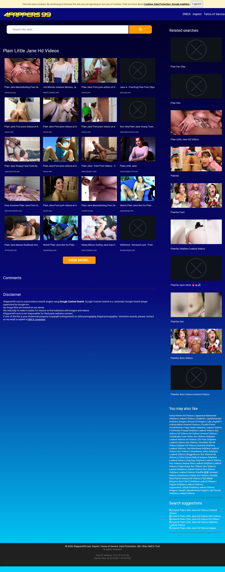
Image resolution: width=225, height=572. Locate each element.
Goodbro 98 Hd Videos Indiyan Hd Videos (192, 444)
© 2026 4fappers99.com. (78, 546)
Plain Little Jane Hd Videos (185, 139)
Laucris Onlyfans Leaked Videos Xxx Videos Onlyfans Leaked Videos (192, 471)
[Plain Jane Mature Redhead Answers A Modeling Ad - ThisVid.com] (22, 239)
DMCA (187, 14)
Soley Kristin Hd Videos (181, 415)
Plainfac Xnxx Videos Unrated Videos (190, 394)
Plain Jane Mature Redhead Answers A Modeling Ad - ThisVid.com (39, 244)
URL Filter (142, 546)
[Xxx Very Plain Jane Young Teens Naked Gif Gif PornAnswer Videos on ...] (137, 121)
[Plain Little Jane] (137, 160)
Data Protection (127, 546)
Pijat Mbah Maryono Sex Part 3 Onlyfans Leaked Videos (192, 480)
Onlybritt (200, 418)
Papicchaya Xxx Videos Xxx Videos (196, 466)
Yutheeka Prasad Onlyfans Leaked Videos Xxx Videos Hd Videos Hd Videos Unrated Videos (193, 432)
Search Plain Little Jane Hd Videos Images (194, 528)
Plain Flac (176, 102)
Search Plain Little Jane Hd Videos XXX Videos (196, 516)
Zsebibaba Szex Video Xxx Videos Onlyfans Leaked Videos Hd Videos (192, 438)
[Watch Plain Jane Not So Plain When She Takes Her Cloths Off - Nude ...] (60, 239)
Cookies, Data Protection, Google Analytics (166, 4)
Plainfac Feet (178, 212)
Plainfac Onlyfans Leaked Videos (188, 248)
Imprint (197, 14)
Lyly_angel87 (214, 421)
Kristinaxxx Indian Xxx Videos (193, 475)
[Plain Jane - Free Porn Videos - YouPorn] (99, 160)
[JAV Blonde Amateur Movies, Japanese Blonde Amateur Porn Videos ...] (60, 81)
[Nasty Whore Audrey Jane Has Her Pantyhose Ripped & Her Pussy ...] (99, 239)
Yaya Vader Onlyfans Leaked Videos (203, 427)
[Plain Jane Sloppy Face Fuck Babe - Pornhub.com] (22, 160)
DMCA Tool (154, 546)
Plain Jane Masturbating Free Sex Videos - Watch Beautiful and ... (38, 87)
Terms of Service (214, 14)
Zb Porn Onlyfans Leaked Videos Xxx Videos (192, 441)
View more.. (79, 260)
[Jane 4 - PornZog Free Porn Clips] (137, 81)
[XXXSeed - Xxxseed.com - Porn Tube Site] (137, 239)
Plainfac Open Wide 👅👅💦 (186, 285)
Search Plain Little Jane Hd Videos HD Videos (196, 519)
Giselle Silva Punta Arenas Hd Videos (193, 477)
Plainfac (175, 175)
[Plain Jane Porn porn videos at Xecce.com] (22, 121)
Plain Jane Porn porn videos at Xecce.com (27, 126)
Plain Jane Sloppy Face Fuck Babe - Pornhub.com (30, 165)
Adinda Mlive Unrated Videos (184, 424)
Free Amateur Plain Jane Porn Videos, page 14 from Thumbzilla (38, 205)
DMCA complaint (36, 319)
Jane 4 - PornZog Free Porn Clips (137, 87)
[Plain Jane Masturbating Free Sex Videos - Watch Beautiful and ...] (22, 81)
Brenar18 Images (197, 421)
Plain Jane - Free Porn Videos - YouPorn (102, 165)
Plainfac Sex (177, 321)
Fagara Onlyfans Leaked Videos (185, 484)
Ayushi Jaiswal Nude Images (193, 490)
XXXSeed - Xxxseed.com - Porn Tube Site (141, 244)
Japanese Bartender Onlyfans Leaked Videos (192, 417)
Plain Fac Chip (178, 66)
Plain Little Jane (128, 165)
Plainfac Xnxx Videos (182, 358)
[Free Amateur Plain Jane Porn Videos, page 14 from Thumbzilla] (22, 200)
